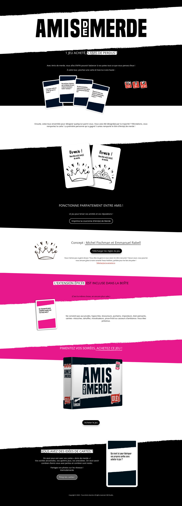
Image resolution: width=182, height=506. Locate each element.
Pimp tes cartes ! (67, 477)
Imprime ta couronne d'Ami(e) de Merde (91, 221)
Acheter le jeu (91, 422)
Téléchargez (100, 263)
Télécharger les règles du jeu (106, 250)
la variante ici (110, 263)
